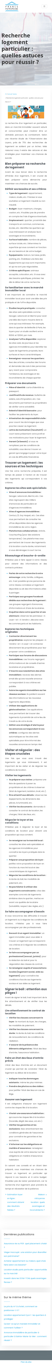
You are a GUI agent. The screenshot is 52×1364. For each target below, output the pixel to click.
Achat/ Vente (12, 94)
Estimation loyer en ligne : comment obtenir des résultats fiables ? (15, 1202)
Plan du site (26, 1362)
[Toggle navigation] (44, 6)
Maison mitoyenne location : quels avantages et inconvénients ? (37, 1202)
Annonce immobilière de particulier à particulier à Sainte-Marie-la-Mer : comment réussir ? (25, 1336)
